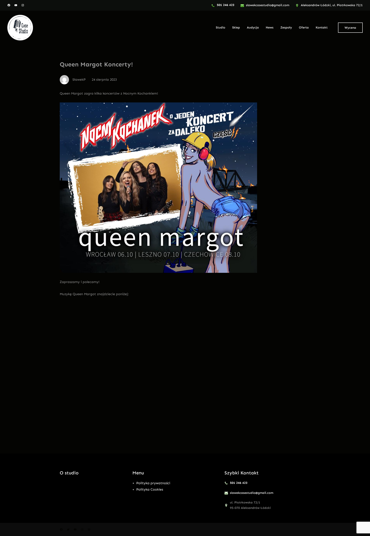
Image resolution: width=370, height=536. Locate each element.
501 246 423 (225, 5)
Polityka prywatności (153, 483)
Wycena (350, 27)
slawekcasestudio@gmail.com (267, 5)
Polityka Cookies (149, 489)
